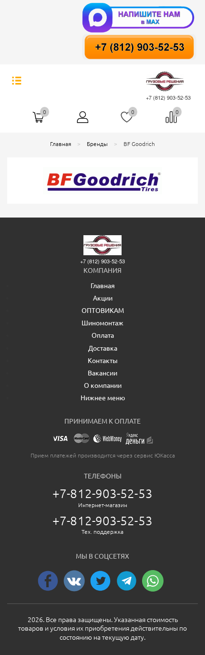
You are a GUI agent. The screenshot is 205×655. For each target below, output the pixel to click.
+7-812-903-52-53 (102, 493)
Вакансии (102, 373)
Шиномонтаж (102, 323)
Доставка (102, 348)
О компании (103, 385)
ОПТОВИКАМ (103, 310)
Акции (103, 298)
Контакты (103, 360)
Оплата (103, 335)
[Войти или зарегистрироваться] (83, 120)
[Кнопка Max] (139, 17)
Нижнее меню (103, 398)
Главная (103, 286)
